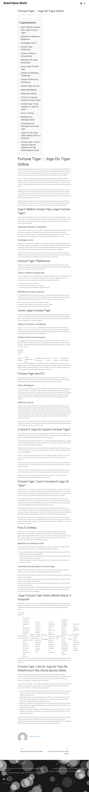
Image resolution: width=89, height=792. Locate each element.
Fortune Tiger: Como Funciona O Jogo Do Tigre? (30, 107)
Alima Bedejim (22, 14)
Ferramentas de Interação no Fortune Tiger (30, 126)
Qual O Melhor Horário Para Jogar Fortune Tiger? (30, 30)
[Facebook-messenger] (81, 3)
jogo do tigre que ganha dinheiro (29, 327)
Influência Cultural (28, 93)
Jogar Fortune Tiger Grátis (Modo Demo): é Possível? (31, 135)
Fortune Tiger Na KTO (30, 86)
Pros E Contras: (27, 113)
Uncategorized (30, 14)
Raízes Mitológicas (29, 90)
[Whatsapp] (84, 3)
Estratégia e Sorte (28, 43)
